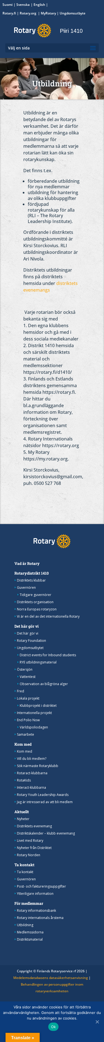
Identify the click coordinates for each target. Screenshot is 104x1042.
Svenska (23, 4)
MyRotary (48, 13)
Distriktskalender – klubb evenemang (46, 833)
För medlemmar (28, 903)
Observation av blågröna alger (44, 684)
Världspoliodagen (34, 727)
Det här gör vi (26, 626)
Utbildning (25, 925)
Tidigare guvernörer (35, 594)
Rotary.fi (9, 13)
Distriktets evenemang (34, 826)
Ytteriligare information (35, 893)
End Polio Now (28, 720)
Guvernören (26, 587)
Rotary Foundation (31, 640)
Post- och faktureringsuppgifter (41, 886)
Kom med (23, 744)
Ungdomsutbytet (30, 647)
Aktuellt (21, 811)
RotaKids (24, 780)
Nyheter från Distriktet (34, 847)
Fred (20, 691)
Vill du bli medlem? (31, 758)
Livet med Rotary (30, 840)
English (39, 4)
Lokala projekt (28, 698)
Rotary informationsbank (36, 910)
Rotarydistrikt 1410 (31, 573)
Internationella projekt (34, 712)
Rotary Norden (28, 855)
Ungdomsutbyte (72, 13)
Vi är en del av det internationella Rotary (48, 616)
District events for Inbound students (48, 655)
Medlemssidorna (30, 932)
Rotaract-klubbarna (32, 773)
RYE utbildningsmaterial (38, 662)
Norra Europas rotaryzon (37, 609)
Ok (53, 1027)
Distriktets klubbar (31, 580)
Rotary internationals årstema (40, 917)
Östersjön (24, 669)
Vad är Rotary (27, 563)
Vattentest (27, 676)
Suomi (7, 4)
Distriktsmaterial (30, 939)
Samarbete (25, 734)
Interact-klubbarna (31, 787)
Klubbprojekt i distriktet (38, 705)
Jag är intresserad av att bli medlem (45, 802)
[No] (97, 1022)
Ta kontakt (24, 864)
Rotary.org (28, 13)
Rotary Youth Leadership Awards (43, 794)
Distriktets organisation (35, 602)
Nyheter (23, 818)
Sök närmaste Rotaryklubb (37, 765)
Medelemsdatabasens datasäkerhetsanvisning (50, 977)
